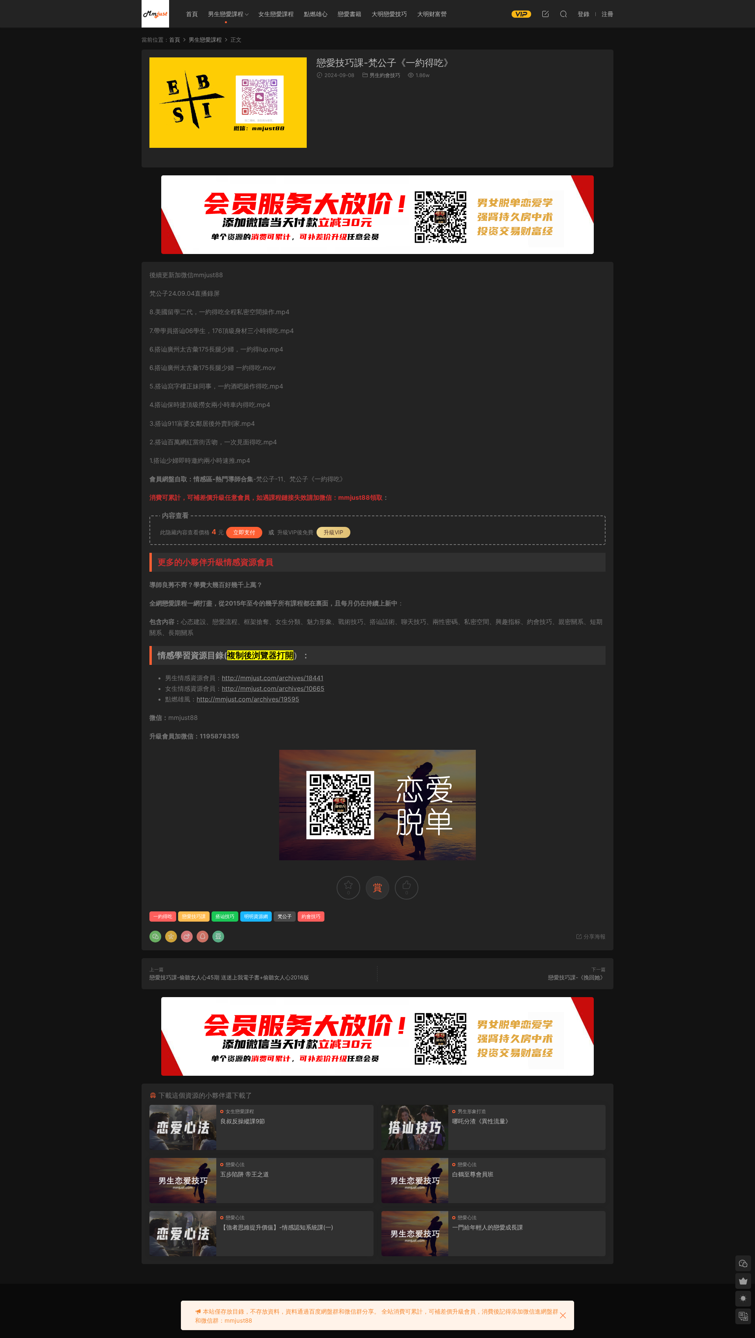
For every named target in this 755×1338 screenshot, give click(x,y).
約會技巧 (311, 916)
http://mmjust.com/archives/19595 (248, 699)
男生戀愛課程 (225, 14)
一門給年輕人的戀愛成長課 (487, 1227)
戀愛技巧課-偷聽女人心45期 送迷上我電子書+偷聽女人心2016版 (229, 977)
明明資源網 (155, 14)
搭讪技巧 (224, 916)
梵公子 (285, 916)
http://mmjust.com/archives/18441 (272, 678)
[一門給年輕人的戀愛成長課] (414, 1233)
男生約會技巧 (385, 75)
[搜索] (563, 14)
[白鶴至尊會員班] (414, 1180)
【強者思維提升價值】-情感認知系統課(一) (276, 1227)
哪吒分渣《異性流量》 (481, 1121)
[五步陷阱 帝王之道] (182, 1180)
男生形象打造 (472, 1111)
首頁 (192, 14)
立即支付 (244, 532)
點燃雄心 (316, 14)
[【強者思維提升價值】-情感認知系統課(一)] (182, 1233)
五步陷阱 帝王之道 (244, 1174)
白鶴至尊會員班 (473, 1174)
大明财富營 (432, 14)
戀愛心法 (235, 1164)
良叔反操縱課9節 (242, 1121)
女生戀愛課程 (276, 14)
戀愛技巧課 (194, 916)
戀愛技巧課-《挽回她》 (577, 977)
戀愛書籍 (349, 14)
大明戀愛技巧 (389, 14)
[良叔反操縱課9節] (182, 1127)
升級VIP (333, 532)
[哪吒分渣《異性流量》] (414, 1127)
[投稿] (545, 14)
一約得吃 (162, 916)
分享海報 (594, 936)
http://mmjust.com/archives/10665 (273, 688)
